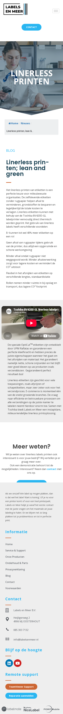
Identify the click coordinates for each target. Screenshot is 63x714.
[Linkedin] (9, 663)
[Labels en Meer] (22, 9)
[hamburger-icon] (55, 11)
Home (14, 123)
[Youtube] (17, 663)
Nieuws (25, 123)
